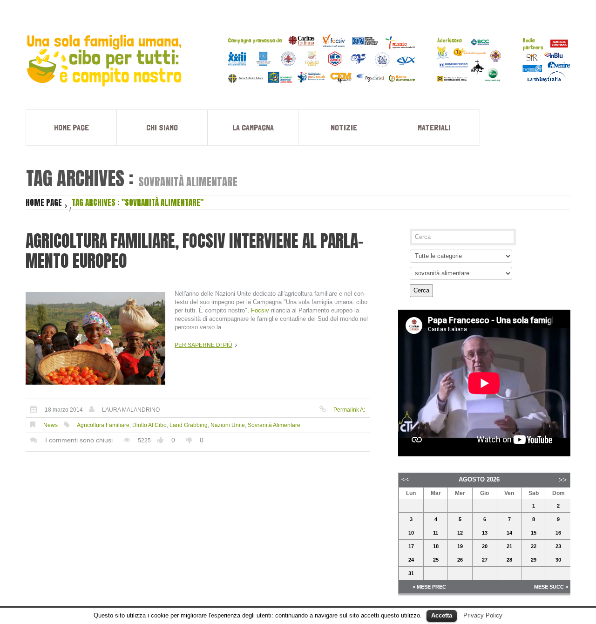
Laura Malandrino (131, 410)
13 (485, 533)
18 (436, 546)
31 (411, 573)
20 (485, 546)
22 (533, 546)
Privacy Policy (482, 615)
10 (411, 533)
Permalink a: (349, 410)
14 (509, 533)
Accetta (441, 615)
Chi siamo (162, 127)
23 (558, 546)
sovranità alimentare (274, 425)
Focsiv (260, 310)
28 (509, 560)
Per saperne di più (203, 345)
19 (460, 546)
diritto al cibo (149, 425)
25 (436, 560)
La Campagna (253, 127)
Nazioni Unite (227, 425)
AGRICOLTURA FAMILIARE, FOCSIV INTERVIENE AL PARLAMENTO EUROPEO (194, 250)
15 (533, 533)
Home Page (71, 127)
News (50, 425)
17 (411, 546)
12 (460, 533)
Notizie (344, 127)
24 (411, 560)
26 (460, 560)
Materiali (434, 127)
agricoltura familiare (103, 425)
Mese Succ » (551, 587)
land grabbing (188, 425)
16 (558, 533)
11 (435, 533)
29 (533, 560)
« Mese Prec (429, 587)
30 (558, 560)
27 (485, 560)
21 (509, 546)
